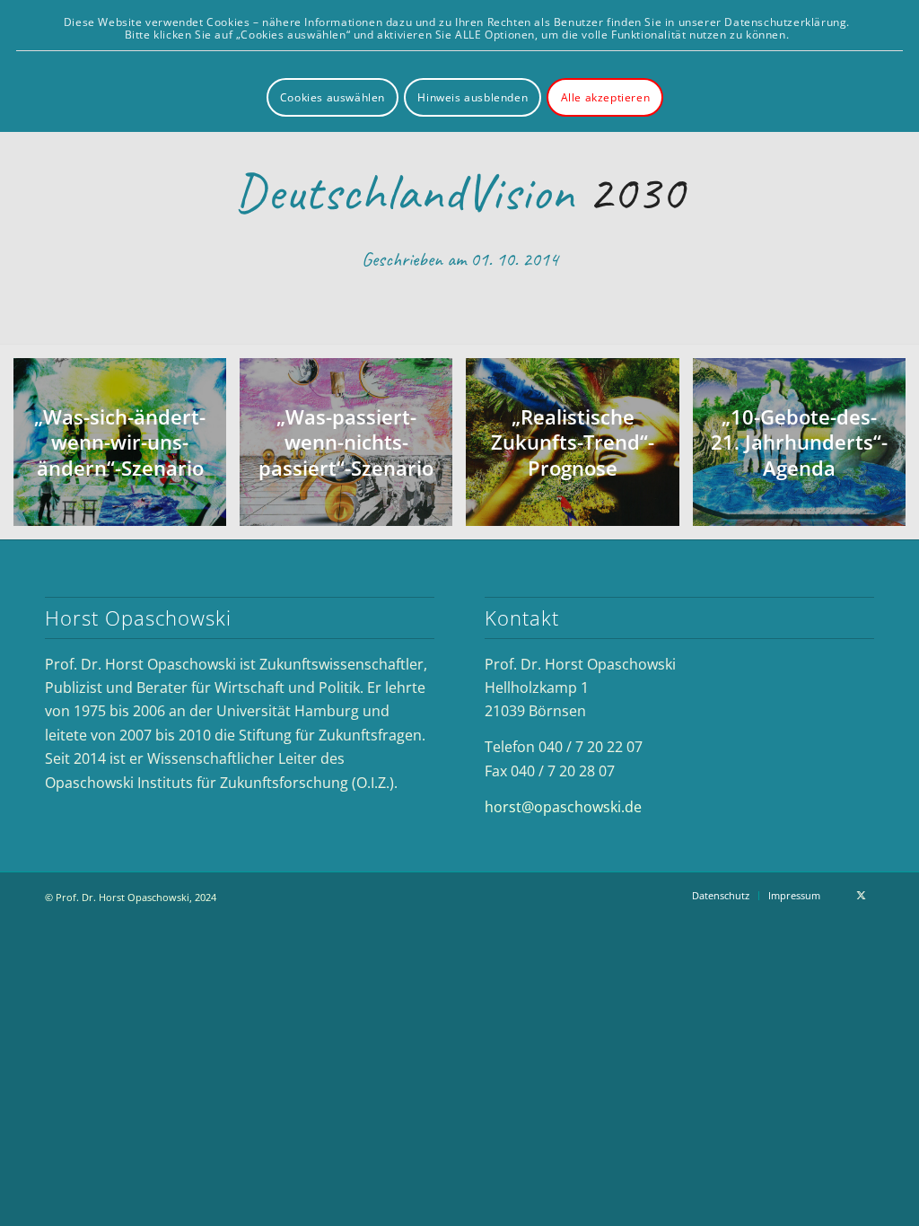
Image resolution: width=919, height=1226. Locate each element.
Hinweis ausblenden (472, 97)
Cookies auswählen (332, 97)
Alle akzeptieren (606, 97)
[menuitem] (720, 895)
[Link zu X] (860, 894)
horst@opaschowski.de (563, 807)
